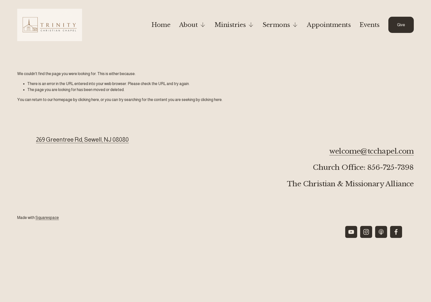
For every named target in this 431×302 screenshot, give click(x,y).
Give (401, 25)
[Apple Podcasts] (381, 232)
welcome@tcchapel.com (371, 151)
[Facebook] (396, 232)
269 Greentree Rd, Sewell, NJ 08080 (82, 139)
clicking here (88, 100)
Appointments (329, 25)
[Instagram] (366, 232)
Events (369, 25)
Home (160, 25)
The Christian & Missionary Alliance (350, 184)
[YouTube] (351, 232)
